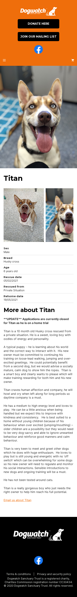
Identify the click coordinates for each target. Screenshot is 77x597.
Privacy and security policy (54, 574)
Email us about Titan (17, 500)
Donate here (38, 23)
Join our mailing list (38, 36)
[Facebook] (38, 50)
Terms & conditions (18, 574)
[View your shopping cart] (72, 60)
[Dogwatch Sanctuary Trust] (38, 533)
